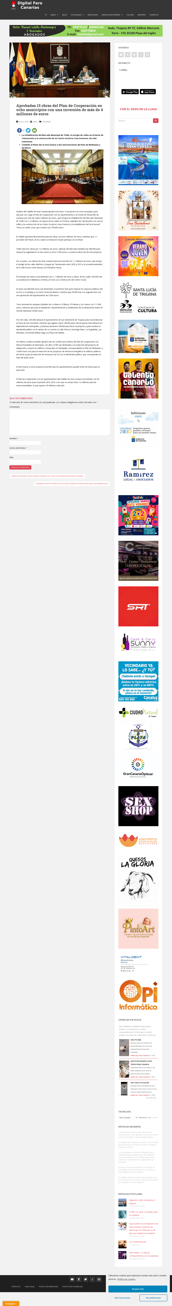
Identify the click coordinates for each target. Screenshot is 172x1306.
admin (34, 121)
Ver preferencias (153, 1298)
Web (11, 457)
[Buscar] (155, 120)
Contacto (154, 15)
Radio (53, 15)
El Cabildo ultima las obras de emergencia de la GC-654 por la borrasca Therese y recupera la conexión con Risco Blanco (138, 1179)
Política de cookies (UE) (72, 1286)
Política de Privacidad (48, 1286)
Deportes (142, 15)
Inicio (64, 15)
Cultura (130, 15)
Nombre (13, 438)
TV (46, 15)
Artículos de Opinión (111, 15)
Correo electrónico (18, 448)
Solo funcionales (122, 1298)
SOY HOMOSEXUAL (137, 1242)
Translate (155, 1117)
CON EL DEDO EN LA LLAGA (138, 109)
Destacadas (93, 15)
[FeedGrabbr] (138, 1097)
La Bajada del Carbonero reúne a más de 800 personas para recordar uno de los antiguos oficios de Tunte (138, 1144)
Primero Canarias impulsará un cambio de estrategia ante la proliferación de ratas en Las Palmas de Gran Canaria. (136, 1169)
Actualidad (76, 15)
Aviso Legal (30, 1286)
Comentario (14, 407)
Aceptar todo (138, 1289)
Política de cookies (126, 1279)
